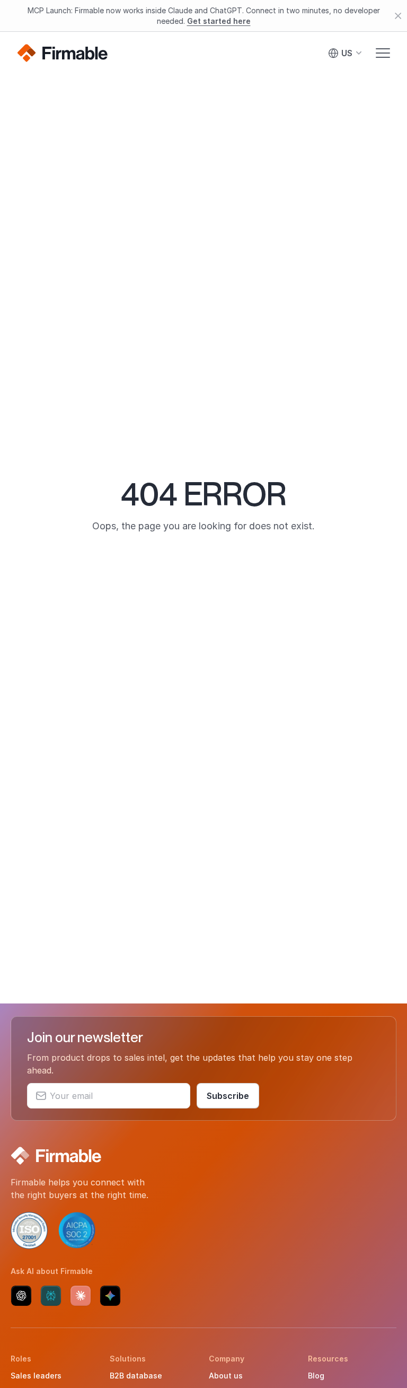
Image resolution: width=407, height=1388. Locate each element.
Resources (328, 1358)
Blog (316, 1375)
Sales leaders (36, 1375)
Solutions (128, 1358)
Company (226, 1358)
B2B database (136, 1375)
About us (226, 1375)
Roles (21, 1358)
